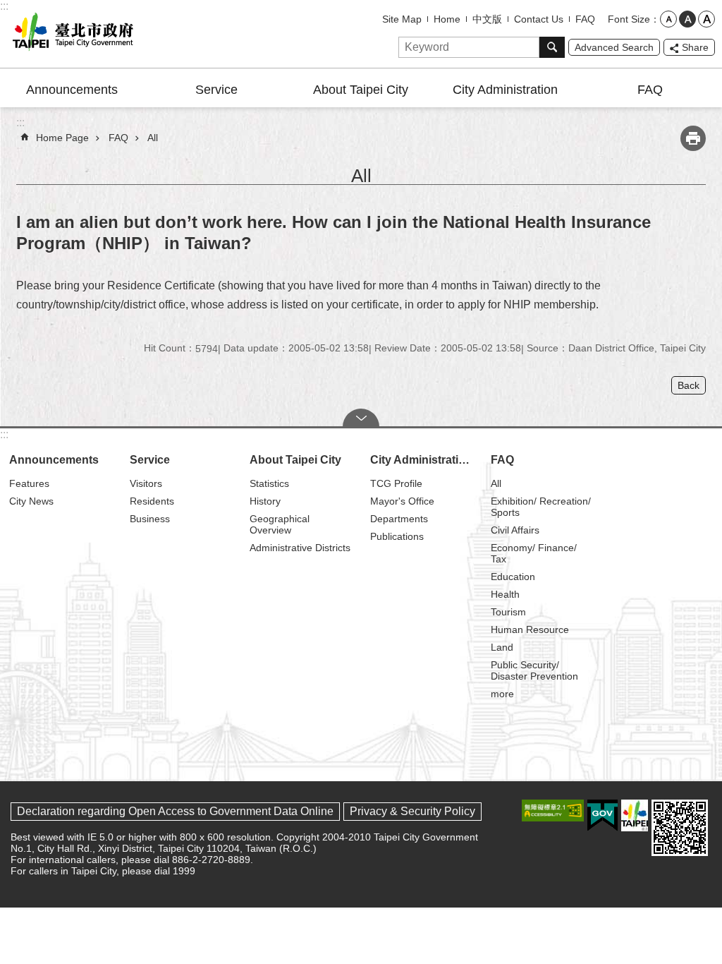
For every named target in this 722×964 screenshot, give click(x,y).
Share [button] (695, 47)
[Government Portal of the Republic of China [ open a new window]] (602, 816)
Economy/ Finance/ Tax (534, 553)
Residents (152, 501)
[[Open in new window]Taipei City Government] (634, 815)
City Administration (505, 90)
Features (29, 483)
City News (31, 501)
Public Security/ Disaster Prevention (534, 670)
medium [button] (687, 19)
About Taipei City (360, 90)
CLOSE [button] (361, 418)
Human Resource (530, 629)
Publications (397, 536)
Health (505, 594)
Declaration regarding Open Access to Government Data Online (175, 811)
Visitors (146, 483)
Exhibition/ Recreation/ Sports (541, 506)
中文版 (487, 19)
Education (513, 576)
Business (150, 518)
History (265, 501)
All (152, 137)
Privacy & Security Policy (412, 811)
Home (447, 19)
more (502, 693)
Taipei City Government (70, 34)
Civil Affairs (515, 530)
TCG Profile (396, 483)
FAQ (585, 19)
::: (4, 6)
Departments (399, 518)
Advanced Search (614, 47)
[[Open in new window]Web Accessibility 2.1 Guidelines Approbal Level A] (553, 810)
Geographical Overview (280, 524)
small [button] (668, 19)
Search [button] (552, 47)
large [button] (706, 19)
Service (216, 90)
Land (502, 647)
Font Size (629, 19)
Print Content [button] (693, 138)
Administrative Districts (300, 547)
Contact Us (538, 19)
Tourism (508, 611)
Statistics (269, 483)
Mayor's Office (402, 501)
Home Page (62, 137)
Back (688, 385)
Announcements (72, 90)
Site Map (402, 19)
